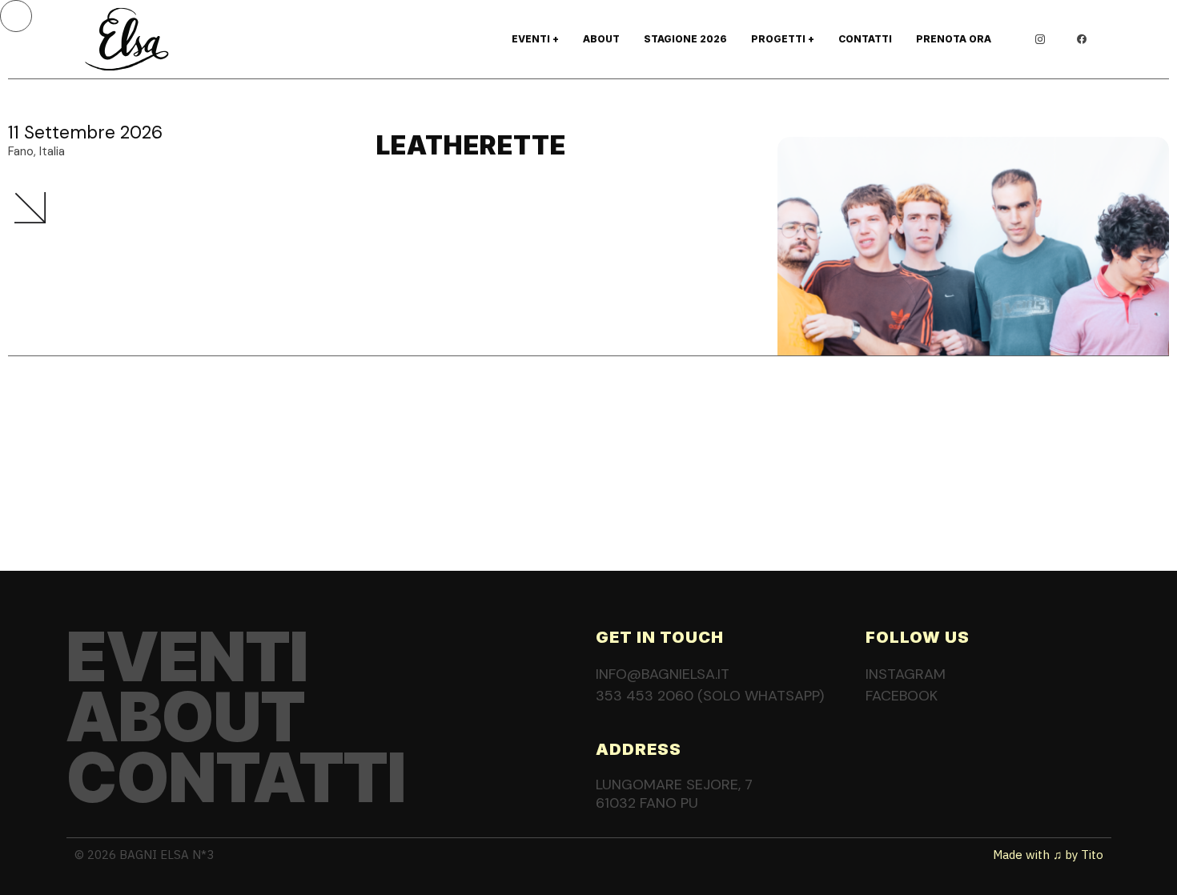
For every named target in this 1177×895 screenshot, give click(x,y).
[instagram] (1040, 39)
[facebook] (1081, 39)
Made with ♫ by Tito (1048, 854)
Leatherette (471, 145)
